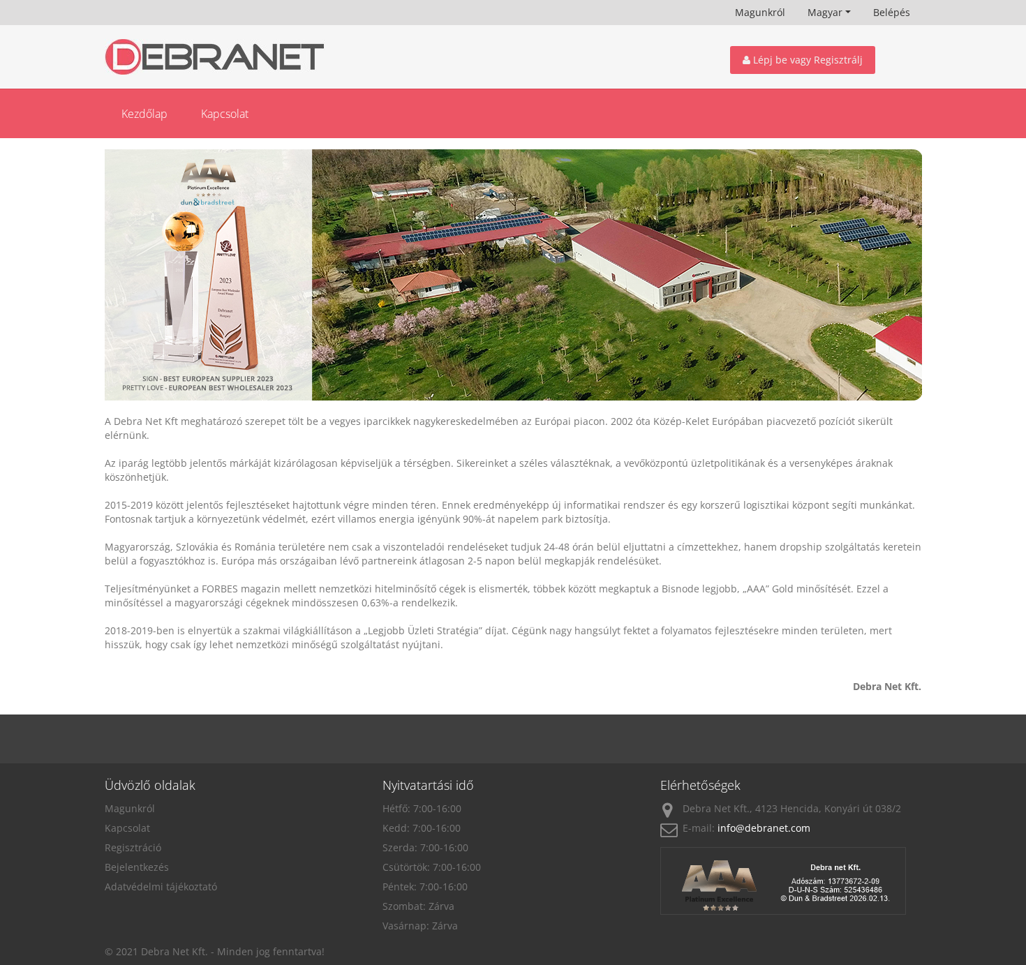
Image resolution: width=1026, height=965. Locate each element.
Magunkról (760, 12)
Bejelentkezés (137, 867)
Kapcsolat (224, 113)
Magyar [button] (825, 12)
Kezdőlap (144, 113)
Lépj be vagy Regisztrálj (806, 59)
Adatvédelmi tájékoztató (161, 886)
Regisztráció (133, 847)
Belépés (891, 12)
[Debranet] (235, 57)
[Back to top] (984, 885)
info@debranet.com (764, 828)
